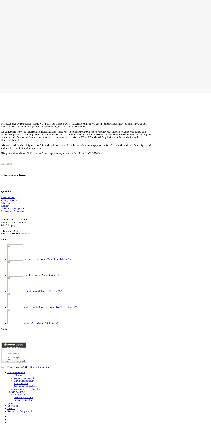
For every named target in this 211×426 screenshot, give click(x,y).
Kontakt (5, 205)
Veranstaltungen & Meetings (27, 389)
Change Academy (16, 392)
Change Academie (10, 200)
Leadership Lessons (23, 397)
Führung (18, 375)
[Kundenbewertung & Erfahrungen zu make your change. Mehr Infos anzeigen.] (13, 362)
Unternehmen (8, 197)
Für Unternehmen (16, 372)
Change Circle (21, 394)
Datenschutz (20, 211)
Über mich (6, 203)
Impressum (6, 211)
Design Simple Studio (40, 367)
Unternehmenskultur (24, 380)
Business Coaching (23, 400)
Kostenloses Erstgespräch (13, 208)
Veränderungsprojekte (24, 378)
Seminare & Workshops (25, 386)
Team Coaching (21, 383)
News (10, 403)
